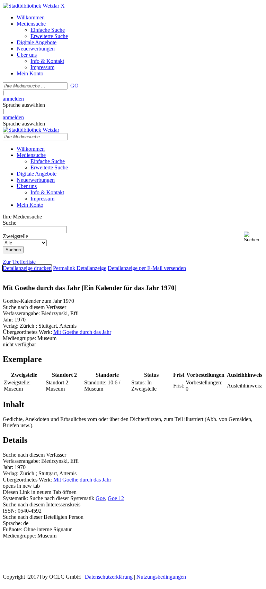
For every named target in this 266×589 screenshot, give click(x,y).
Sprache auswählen (24, 105)
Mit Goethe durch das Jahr (82, 332)
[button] (253, 237)
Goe (100, 498)
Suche (9, 223)
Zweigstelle (15, 236)
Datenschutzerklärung (109, 577)
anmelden (13, 99)
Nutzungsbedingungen (161, 577)
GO (74, 85)
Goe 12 (116, 498)
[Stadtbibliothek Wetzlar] (31, 6)
